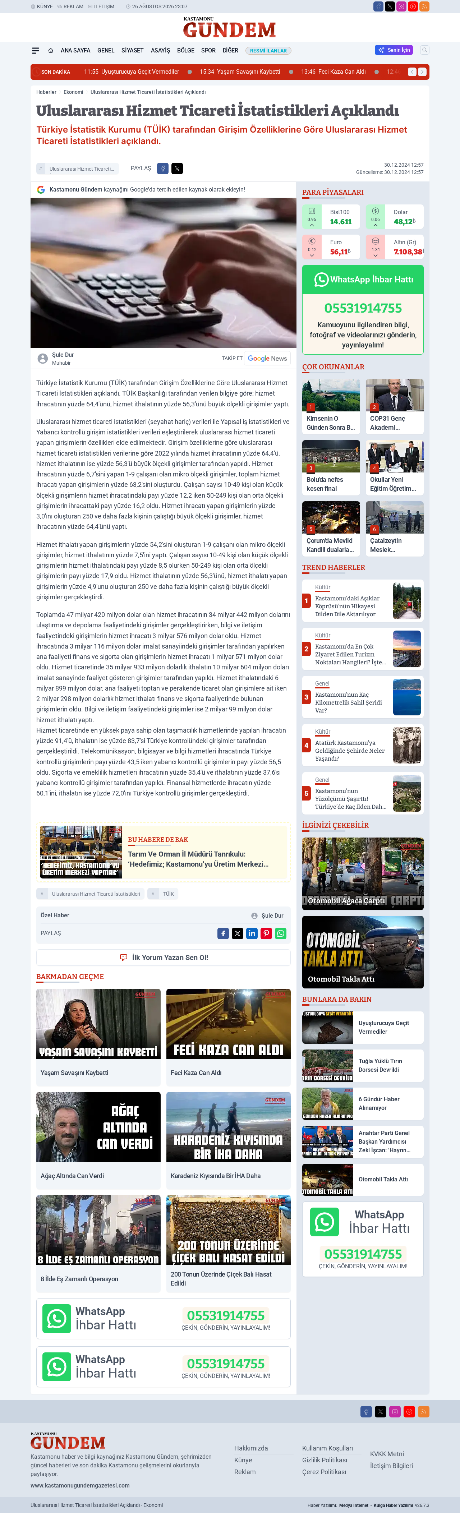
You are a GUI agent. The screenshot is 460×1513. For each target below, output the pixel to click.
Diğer (230, 50)
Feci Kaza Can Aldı (288, 71)
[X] (390, 6)
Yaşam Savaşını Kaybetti (195, 71)
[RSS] (424, 6)
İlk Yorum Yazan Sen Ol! (170, 957)
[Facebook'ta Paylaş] (163, 168)
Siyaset (132, 50)
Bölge (185, 50)
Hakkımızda (251, 1448)
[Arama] (424, 50)
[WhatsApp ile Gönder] (280, 933)
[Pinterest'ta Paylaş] (266, 933)
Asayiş (160, 50)
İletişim (104, 6)
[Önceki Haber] (412, 72)
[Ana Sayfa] (51, 50)
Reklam (73, 6)
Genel (105, 50)
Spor (208, 50)
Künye (45, 6)
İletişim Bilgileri (391, 1466)
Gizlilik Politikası (324, 1460)
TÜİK (168, 894)
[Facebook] (378, 6)
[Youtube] (413, 6)
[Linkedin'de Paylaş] (252, 933)
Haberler (46, 92)
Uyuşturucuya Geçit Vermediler (86, 71)
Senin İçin (399, 50)
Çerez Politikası (324, 1472)
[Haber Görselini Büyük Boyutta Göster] (163, 273)
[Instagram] (401, 6)
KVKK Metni (387, 1454)
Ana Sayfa (75, 50)
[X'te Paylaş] (177, 168)
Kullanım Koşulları (327, 1448)
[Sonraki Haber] (422, 72)
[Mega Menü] (36, 50)
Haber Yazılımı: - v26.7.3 (368, 1505)
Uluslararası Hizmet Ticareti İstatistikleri (80, 170)
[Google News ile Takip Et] (267, 358)
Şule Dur (63, 358)
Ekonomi (73, 92)
